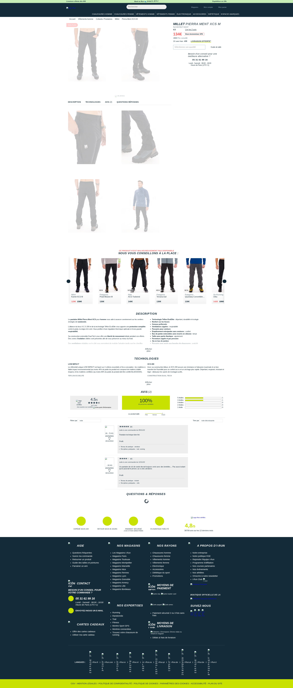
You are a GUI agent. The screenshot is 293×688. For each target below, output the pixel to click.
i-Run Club (197, 579)
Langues (80, 662)
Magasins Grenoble (121, 579)
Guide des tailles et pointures (85, 563)
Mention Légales (87, 683)
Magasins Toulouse (121, 559)
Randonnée (117, 616)
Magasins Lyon (119, 576)
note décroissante (207, 420)
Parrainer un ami (80, 566)
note (81, 420)
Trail (114, 619)
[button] (81, 524)
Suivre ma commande (82, 556)
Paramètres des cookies (174, 683)
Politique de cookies (146, 683)
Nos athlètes (198, 573)
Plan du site (215, 683)
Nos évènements (200, 569)
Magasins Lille (118, 586)
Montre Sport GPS (120, 626)
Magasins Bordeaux (121, 589)
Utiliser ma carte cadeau (83, 635)
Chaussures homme (161, 553)
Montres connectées (121, 629)
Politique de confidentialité (115, 683)
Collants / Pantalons (104, 19)
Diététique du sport (161, 573)
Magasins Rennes (120, 573)
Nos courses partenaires (204, 566)
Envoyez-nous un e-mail (89, 610)
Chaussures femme (161, 556)
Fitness (115, 622)
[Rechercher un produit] (163, 6)
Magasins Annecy (120, 582)
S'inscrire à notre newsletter (205, 576)
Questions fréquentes (82, 553)
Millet (117, 19)
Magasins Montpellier (122, 563)
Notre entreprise (200, 553)
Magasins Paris (119, 556)
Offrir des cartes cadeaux (83, 631)
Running (116, 612)
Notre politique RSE (202, 556)
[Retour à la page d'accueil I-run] (77, 11)
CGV (73, 683)
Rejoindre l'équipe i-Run (203, 559)
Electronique (158, 566)
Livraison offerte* (201, 41)
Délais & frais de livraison (164, 637)
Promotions (157, 576)
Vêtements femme (160, 563)
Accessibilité (198, 683)
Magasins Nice (119, 569)
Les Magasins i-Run (121, 553)
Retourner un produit (81, 559)
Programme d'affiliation (203, 563)
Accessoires (158, 569)
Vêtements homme (85, 19)
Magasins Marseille (121, 566)
